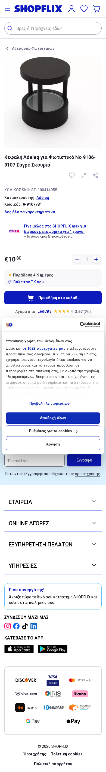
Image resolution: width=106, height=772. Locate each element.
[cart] (97, 9)
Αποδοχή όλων (53, 418)
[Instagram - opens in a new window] (8, 626)
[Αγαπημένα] (84, 9)
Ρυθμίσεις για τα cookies (50, 431)
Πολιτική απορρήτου (53, 764)
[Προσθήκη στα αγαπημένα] (72, 175)
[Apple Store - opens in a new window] (20, 649)
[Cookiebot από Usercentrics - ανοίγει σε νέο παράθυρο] (77, 325)
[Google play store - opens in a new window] (53, 649)
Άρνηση (53, 444)
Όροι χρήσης (35, 754)
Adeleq (42, 197)
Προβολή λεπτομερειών (49, 404)
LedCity (44, 311)
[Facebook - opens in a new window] (17, 626)
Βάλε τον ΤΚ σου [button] (28, 282)
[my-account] (71, 9)
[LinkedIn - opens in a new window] (34, 626)
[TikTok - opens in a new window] (26, 626)
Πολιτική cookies (67, 754)
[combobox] (53, 28)
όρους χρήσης (87, 474)
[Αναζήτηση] (10, 28)
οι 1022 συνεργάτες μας (44, 348)
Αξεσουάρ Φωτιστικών (33, 48)
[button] (7, 8)
